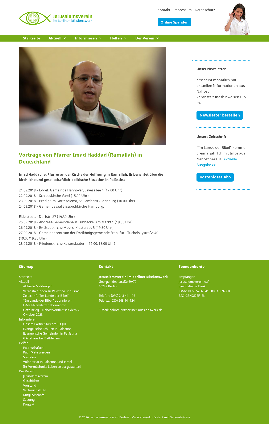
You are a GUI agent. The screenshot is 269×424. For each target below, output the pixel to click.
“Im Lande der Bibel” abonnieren (47, 300)
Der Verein (144, 38)
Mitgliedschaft (33, 395)
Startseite (31, 38)
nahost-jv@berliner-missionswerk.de (135, 310)
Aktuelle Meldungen (37, 286)
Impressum (182, 10)
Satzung (29, 399)
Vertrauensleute (34, 390)
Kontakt (164, 10)
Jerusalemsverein (35, 376)
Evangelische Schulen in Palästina (47, 329)
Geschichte (31, 380)
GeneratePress (180, 417)
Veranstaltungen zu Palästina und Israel (51, 291)
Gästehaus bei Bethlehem (41, 338)
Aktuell (55, 38)
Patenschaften (33, 347)
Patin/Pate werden (36, 352)
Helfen (116, 38)
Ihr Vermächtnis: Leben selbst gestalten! (52, 366)
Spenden (29, 357)
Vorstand (29, 385)
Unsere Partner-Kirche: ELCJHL (45, 324)
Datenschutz (205, 10)
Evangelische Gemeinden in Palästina (50, 333)
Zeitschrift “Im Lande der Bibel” (46, 295)
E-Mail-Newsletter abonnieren (44, 305)
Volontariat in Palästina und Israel (47, 362)
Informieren (86, 38)
